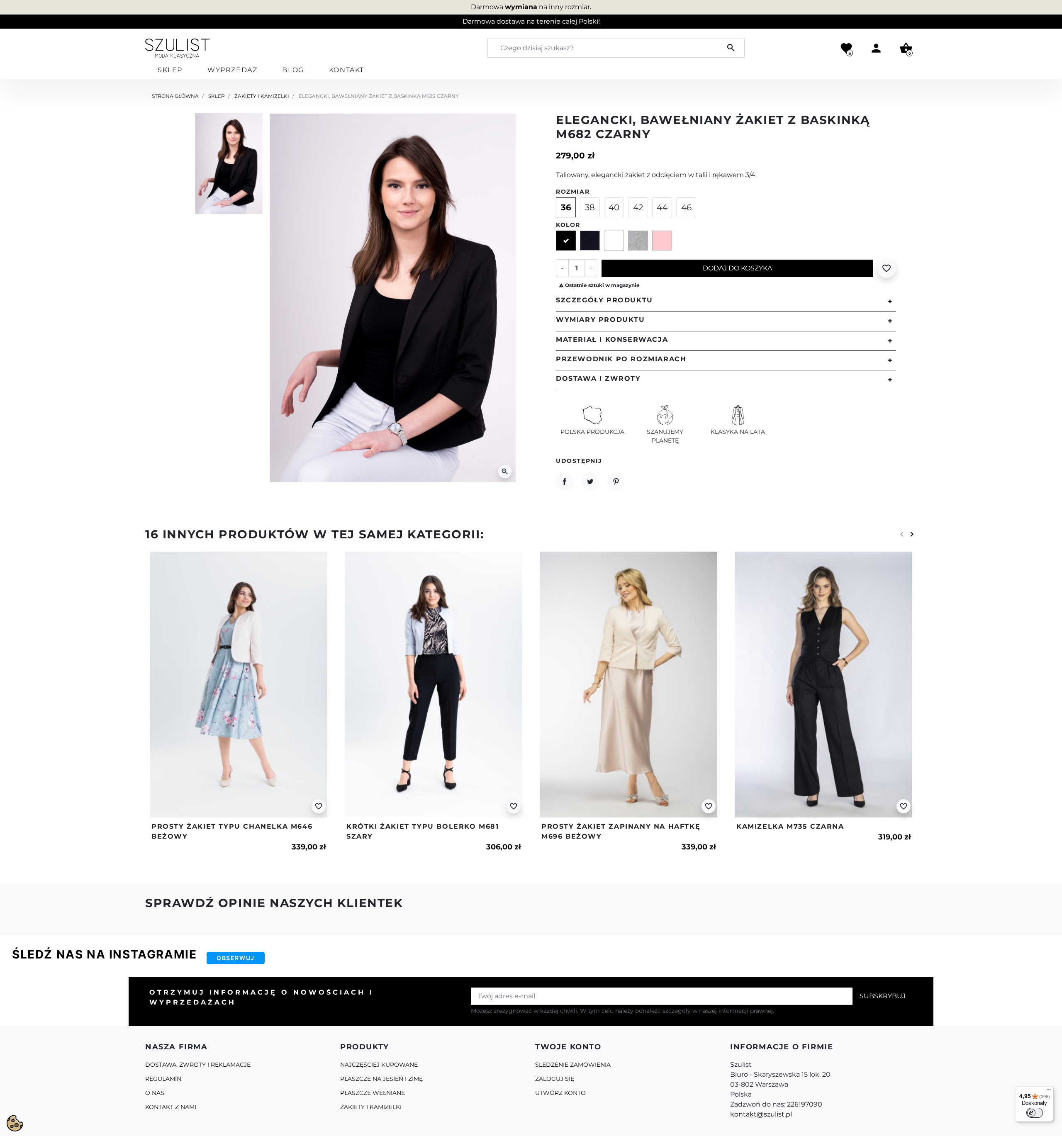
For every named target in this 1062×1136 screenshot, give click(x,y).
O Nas (154, 1093)
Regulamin (163, 1078)
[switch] (1034, 1113)
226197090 (804, 1104)
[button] (906, 48)
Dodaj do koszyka (737, 268)
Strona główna (175, 96)
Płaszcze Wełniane (372, 1093)
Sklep (216, 96)
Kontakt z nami (170, 1107)
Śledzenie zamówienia (573, 1064)
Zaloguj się (554, 1078)
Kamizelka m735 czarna (790, 826)
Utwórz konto (560, 1093)
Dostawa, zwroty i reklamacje (198, 1064)
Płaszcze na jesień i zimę (381, 1078)
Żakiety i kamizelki (261, 96)
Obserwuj (236, 957)
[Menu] (1049, 1091)
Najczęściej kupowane (379, 1064)
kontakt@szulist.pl (761, 1114)
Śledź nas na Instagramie (104, 954)
